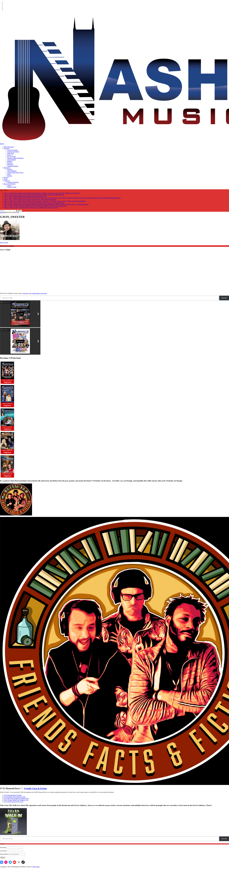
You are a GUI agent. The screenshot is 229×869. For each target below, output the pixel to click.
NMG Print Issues (9, 147)
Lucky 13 (10, 155)
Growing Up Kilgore (13, 151)
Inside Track (10, 153)
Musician (9, 161)
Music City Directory (10, 184)
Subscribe (224, 298)
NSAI (9, 174)
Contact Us (7, 180)
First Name (3, 847)
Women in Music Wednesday (15, 158)
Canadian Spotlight (12, 166)
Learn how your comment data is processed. (34, 293)
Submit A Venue (11, 187)
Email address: (4, 854)
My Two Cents (11, 156)
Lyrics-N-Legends (12, 150)
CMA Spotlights (11, 171)
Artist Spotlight (11, 159)
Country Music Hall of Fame (15, 172)
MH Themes (36, 866)
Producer (9, 163)
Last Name (3, 851)
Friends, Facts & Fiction (35, 788)
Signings (9, 176)
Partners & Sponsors (13, 182)
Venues (9, 185)
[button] (13, 795)
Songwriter (10, 164)
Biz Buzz (9, 169)
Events (5, 179)
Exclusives (7, 148)
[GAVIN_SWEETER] (10, 239)
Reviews (6, 177)
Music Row (7, 167)
